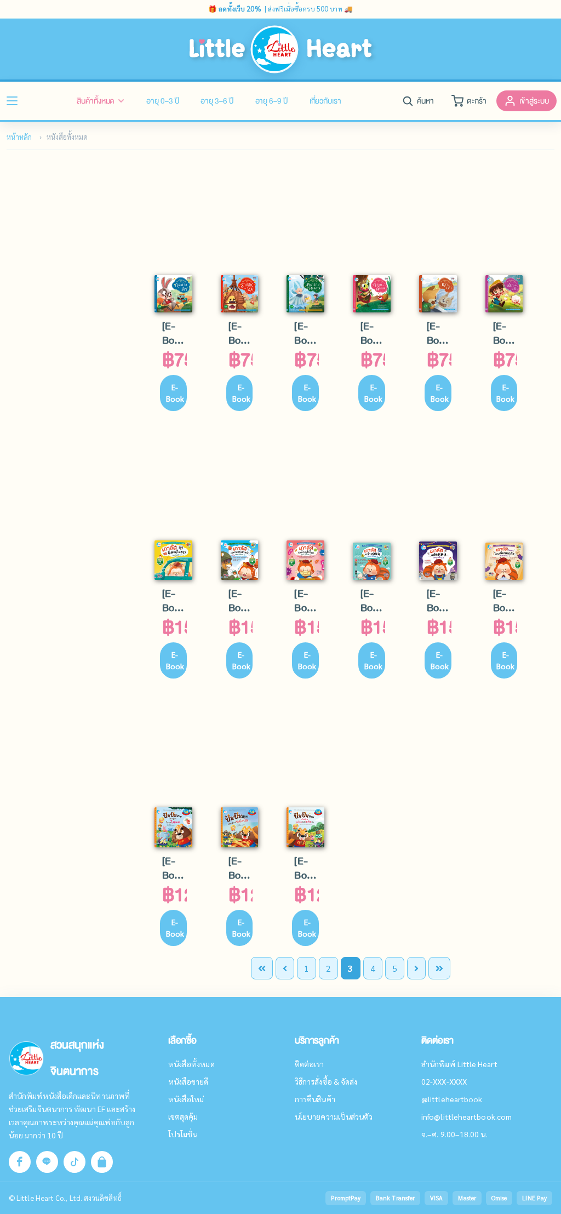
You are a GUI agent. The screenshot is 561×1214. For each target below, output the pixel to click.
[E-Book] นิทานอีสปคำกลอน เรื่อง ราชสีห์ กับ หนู (240, 333)
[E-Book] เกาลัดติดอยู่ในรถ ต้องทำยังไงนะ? (174, 600)
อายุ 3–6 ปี (217, 100)
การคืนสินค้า (315, 1099)
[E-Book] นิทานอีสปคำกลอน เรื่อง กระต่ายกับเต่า (174, 333)
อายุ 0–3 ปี (162, 100)
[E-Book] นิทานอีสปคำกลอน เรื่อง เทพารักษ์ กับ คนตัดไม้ (306, 333)
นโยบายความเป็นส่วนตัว (334, 1116)
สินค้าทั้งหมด (96, 100)
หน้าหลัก (19, 136)
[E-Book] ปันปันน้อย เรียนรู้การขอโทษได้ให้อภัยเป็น (306, 868)
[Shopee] (102, 1162)
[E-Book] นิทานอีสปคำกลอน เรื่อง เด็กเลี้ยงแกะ (505, 333)
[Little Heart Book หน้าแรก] (281, 49)
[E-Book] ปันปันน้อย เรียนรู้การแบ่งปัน (240, 868)
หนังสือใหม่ (186, 1099)
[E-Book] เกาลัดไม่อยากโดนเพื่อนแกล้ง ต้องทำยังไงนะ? (505, 600)
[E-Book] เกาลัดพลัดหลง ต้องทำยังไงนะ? (439, 600)
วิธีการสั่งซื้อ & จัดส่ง (326, 1081)
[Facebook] (20, 1162)
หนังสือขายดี (188, 1081)
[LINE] (47, 1162)
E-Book (175, 392)
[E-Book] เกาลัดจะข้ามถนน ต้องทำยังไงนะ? (372, 600)
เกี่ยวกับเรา (325, 100)
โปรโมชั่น (183, 1134)
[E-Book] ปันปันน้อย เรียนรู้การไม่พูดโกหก (174, 868)
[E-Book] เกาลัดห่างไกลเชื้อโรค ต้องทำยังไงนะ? (306, 600)
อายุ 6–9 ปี (271, 100)
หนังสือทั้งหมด (191, 1064)
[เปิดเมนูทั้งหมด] (12, 101)
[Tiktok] (74, 1162)
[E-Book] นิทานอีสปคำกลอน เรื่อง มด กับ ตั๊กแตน (372, 333)
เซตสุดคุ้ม (183, 1116)
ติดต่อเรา (309, 1064)
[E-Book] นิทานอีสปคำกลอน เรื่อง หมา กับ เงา (439, 333)
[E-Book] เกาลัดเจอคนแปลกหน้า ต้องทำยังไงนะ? (240, 600)
